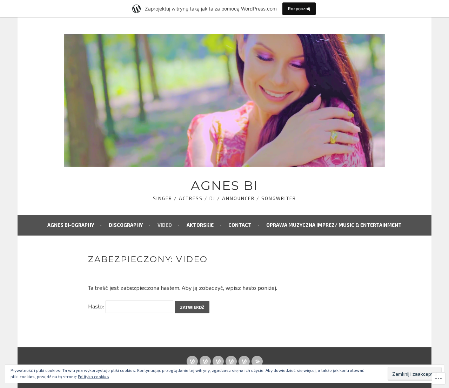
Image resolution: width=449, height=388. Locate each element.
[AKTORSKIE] (231, 361)
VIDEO (165, 225)
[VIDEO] (218, 361)
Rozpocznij (299, 8)
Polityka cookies (93, 376)
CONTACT (240, 225)
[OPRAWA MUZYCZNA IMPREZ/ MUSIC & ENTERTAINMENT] (257, 361)
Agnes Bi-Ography (70, 225)
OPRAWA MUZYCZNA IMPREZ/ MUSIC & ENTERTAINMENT (334, 225)
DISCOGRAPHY (126, 225)
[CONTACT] (244, 361)
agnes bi (224, 185)
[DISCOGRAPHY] (205, 361)
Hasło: (96, 306)
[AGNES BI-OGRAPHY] (192, 361)
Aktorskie (200, 225)
